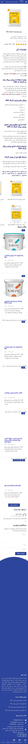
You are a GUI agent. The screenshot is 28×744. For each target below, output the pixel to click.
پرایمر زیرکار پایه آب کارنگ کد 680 (18, 38)
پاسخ (25, 521)
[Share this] (24, 222)
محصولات (20, 37)
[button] (26, 2)
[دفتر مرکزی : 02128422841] (24, 722)
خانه (25, 37)
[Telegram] (22, 735)
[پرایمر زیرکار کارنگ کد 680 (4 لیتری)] (16, 215)
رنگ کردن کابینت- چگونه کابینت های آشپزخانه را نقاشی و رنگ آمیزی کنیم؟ (13, 440)
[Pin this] (14, 222)
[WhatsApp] (18, 735)
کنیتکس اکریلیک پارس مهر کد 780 (18, 700)
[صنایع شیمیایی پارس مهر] (21, 1)
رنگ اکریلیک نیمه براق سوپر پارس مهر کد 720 (15, 710)
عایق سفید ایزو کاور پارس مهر (12, 485)
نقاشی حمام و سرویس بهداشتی (13, 393)
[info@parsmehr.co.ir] (24, 720)
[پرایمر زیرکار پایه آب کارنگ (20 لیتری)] (16, 189)
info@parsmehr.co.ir (18, 720)
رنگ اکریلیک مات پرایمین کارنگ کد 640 (13, 256)
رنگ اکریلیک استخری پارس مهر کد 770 (17, 707)
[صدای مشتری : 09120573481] (24, 724)
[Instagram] (25, 735)
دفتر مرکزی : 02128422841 (17, 722)
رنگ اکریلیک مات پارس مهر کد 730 (18, 704)
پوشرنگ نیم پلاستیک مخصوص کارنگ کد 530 (13, 302)
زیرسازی (21, 90)
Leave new (17, 510)
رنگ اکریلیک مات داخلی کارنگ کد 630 (13, 348)
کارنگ (14, 37)
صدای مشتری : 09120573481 (16, 724)
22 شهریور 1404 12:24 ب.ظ (16, 516)
